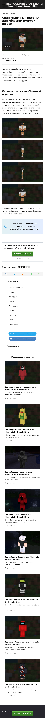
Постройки (14, 306)
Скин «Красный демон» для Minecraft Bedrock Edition (18, 516)
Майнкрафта (34, 75)
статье (22, 229)
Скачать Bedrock (16, 288)
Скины (7, 46)
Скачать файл (22, 254)
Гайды (11, 301)
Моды (11, 292)
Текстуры (13, 297)
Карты (11, 320)
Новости (12, 315)
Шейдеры (13, 324)
